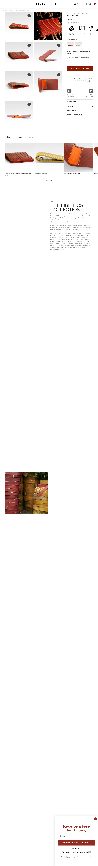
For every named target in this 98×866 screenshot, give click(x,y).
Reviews (89, 78)
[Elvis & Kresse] (49, 4)
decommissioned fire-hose (80, 214)
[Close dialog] (95, 818)
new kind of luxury (69, 227)
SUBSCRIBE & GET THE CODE (76, 843)
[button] (86, 4)
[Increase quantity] (91, 63)
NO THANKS (77, 849)
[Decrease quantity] (68, 63)
